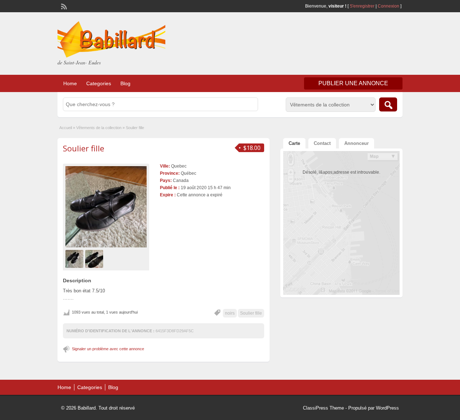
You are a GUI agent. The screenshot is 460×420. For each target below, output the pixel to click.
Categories (98, 83)
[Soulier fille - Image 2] (95, 258)
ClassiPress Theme (323, 408)
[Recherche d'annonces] (388, 104)
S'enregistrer (362, 6)
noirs (230, 313)
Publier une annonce (353, 83)
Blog (125, 83)
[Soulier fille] (106, 206)
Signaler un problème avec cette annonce (108, 349)
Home (70, 83)
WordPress (387, 408)
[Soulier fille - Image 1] (75, 258)
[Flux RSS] (63, 6)
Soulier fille (83, 148)
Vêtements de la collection (98, 127)
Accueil (65, 127)
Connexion (389, 6)
